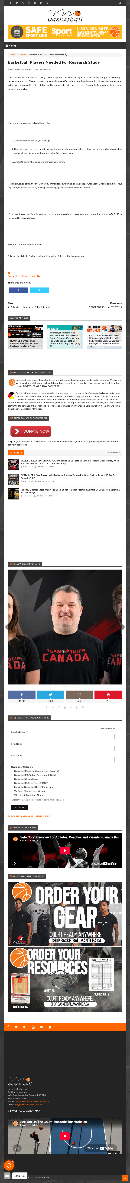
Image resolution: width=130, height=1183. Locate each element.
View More (113, 452)
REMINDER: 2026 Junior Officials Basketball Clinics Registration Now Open (24, 343)
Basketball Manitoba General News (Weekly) (36, 771)
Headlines (21, 54)
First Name (16, 744)
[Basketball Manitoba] (65, 16)
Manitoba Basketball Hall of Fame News (34, 787)
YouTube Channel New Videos (29, 791)
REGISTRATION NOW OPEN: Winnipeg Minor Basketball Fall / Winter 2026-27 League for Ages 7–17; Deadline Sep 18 (104, 341)
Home (12, 54)
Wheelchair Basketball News (28, 795)
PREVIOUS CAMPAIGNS (20, 816)
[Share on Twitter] (39, 290)
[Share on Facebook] (18, 290)
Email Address (19, 731)
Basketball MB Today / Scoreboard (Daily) (35, 775)
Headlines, (48, 69)
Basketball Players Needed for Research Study (54, 62)
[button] (7, 627)
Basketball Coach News (26, 779)
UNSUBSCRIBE (42, 816)
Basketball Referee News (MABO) (31, 783)
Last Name (16, 755)
